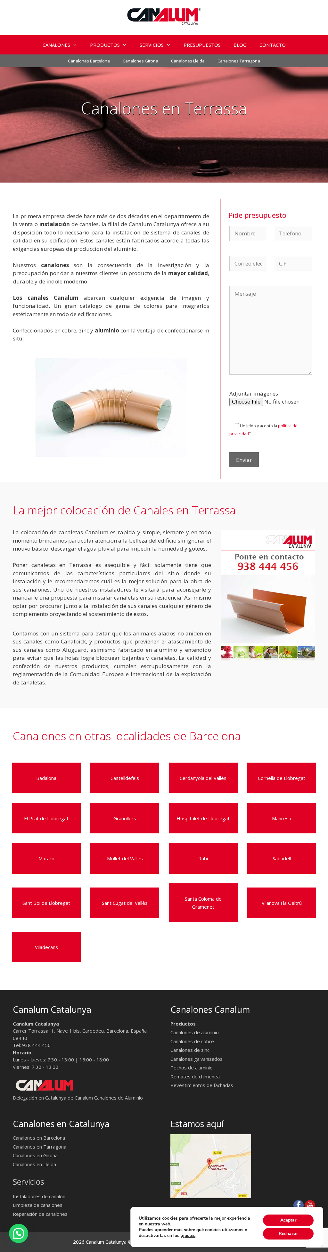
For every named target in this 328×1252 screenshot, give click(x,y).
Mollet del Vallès (125, 858)
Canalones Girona (140, 61)
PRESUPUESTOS (202, 45)
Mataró (46, 858)
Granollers (124, 818)
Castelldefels (125, 778)
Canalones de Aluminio (118, 1097)
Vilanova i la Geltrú (282, 903)
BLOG (240, 45)
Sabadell (282, 858)
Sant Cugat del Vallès (125, 903)
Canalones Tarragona (238, 61)
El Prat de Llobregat (46, 818)
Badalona (46, 778)
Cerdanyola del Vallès (203, 778)
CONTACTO (272, 45)
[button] (77, 44)
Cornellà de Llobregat (281, 778)
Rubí (203, 858)
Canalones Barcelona (89, 61)
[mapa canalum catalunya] (210, 1196)
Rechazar (288, 1234)
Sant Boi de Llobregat (46, 903)
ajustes (188, 1236)
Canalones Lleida (188, 61)
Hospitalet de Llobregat (203, 818)
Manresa (281, 818)
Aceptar (288, 1220)
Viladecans (46, 947)
